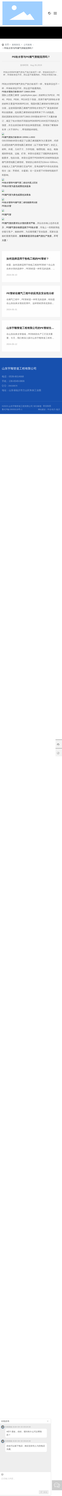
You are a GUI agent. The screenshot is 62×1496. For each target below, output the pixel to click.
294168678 (12, 367)
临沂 (58, 390)
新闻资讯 (16, 45)
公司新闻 (28, 45)
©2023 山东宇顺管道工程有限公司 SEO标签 (22, 387)
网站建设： (42, 390)
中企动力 (51, 390)
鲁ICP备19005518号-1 (12, 390)
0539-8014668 (16, 357)
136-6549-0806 (17, 362)
